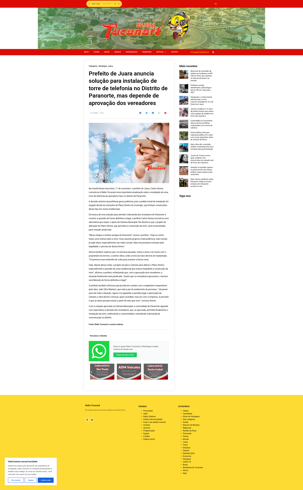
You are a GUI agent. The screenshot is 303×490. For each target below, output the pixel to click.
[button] (213, 52)
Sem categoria (189, 419)
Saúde (185, 422)
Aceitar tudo (46, 480)
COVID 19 (187, 462)
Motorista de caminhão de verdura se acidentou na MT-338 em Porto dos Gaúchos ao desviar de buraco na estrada (202, 76)
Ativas (185, 470)
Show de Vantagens (191, 416)
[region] (31, 471)
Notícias (159, 52)
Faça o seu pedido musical (154, 422)
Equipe (106, 52)
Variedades (187, 414)
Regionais (187, 428)
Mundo (186, 439)
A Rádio (96, 52)
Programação (131, 52)
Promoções (147, 52)
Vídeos (186, 411)
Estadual (186, 448)
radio (145, 414)
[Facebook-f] (87, 420)
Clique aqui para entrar (125, 355)
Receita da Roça (189, 431)
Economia (187, 456)
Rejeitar (31, 480)
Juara (110, 66)
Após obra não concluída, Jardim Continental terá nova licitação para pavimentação (202, 146)
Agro (185, 473)
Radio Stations (149, 416)
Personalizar (16, 480)
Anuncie (117, 52)
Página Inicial (149, 439)
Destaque (103, 66)
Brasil (185, 465)
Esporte (186, 450)
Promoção (187, 433)
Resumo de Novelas (191, 425)
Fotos (185, 445)
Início (86, 52)
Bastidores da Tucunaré (193, 467)
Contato (174, 52)
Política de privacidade (152, 419)
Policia (186, 436)
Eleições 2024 (188, 453)
